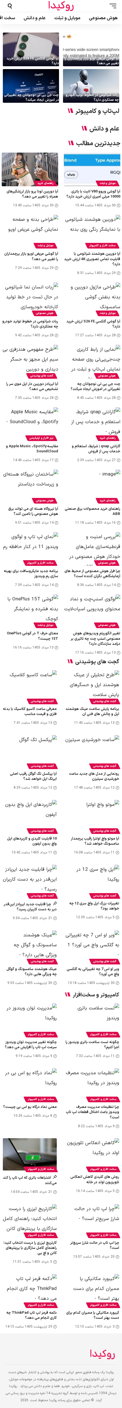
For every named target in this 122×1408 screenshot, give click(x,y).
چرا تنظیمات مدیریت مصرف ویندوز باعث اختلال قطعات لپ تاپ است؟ (92, 1112)
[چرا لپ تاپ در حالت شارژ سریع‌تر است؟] (92, 1220)
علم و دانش (104, 129)
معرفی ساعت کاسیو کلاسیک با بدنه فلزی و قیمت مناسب (30, 711)
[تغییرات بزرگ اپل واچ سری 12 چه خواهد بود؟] (92, 881)
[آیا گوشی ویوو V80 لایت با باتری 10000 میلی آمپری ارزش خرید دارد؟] (92, 169)
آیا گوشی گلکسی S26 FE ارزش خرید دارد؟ (33, 61)
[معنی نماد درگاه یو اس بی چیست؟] (30, 1084)
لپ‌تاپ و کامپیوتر (97, 111)
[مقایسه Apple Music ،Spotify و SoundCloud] (30, 424)
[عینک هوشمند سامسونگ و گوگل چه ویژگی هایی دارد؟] (30, 946)
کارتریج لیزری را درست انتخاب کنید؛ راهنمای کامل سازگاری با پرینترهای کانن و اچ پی (30, 1248)
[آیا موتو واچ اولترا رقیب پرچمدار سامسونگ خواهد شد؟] (92, 816)
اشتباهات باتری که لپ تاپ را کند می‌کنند (30, 1180)
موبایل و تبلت (107, 183)
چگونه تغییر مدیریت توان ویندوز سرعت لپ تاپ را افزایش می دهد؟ (31, 1044)
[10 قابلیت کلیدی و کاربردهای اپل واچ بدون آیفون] (30, 816)
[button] (111, 6)
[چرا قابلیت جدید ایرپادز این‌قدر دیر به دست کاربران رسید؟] (30, 881)
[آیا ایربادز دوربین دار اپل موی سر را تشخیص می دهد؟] (30, 361)
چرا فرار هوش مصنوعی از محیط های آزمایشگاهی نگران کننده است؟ (92, 573)
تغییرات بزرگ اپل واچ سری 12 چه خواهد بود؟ (94, 906)
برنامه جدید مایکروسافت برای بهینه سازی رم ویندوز (31, 573)
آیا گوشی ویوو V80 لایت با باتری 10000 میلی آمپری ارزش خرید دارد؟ (93, 194)
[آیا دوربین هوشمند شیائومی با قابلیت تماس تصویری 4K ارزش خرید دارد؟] (92, 232)
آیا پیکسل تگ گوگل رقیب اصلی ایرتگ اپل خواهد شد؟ (33, 776)
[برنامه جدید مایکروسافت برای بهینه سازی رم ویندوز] (30, 549)
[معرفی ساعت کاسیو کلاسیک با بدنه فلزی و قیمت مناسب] (30, 686)
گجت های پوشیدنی (41, 376)
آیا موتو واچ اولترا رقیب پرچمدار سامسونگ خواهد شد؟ (95, 841)
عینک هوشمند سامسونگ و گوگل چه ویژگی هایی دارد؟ (32, 971)
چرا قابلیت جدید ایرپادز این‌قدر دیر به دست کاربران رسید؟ (30, 907)
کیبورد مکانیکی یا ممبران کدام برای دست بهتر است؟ (92, 1315)
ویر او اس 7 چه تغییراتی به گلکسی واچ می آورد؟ (93, 971)
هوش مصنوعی (44, 313)
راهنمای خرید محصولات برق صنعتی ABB (92, 511)
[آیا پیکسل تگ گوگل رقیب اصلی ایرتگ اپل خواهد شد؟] (30, 751)
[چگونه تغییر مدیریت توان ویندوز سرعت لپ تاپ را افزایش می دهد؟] (30, 1019)
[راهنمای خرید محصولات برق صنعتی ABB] (92, 486)
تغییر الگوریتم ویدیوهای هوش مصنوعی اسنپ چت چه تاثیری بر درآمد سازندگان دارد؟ (95, 639)
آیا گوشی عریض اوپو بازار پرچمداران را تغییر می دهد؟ (91, 61)
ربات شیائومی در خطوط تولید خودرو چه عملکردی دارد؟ (92, 97)
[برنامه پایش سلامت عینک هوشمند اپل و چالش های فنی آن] (92, 686)
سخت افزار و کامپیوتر (102, 245)
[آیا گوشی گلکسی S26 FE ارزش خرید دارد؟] (31, 49)
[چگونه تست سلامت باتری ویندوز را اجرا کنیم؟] (92, 1019)
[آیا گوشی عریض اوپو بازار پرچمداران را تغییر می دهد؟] (91, 49)
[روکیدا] (61, 6)
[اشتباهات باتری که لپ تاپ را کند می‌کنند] (30, 1154)
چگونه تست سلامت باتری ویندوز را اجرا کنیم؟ (92, 1044)
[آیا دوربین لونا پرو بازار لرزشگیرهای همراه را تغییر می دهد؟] (30, 169)
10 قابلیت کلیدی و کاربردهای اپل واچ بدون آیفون (32, 841)
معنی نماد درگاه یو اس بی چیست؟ (30, 1107)
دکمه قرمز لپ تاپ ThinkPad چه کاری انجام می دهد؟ (31, 1315)
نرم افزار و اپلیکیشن (41, 438)
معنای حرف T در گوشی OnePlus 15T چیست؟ (32, 636)
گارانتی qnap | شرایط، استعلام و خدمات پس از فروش (96, 449)
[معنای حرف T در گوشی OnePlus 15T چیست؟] (30, 611)
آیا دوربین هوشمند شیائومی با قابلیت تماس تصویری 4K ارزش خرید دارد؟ (92, 259)
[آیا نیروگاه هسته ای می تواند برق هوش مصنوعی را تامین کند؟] (30, 486)
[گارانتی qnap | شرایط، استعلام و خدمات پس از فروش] (92, 424)
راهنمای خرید (45, 183)
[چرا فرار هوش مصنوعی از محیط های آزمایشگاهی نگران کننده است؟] (92, 549)
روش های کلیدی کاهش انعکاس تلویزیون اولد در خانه (94, 1179)
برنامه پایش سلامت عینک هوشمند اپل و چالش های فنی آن (92, 711)
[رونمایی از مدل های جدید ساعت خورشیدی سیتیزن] (92, 751)
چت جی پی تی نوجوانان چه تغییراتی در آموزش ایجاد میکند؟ (31, 97)
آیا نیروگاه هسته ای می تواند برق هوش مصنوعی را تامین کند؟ (33, 511)
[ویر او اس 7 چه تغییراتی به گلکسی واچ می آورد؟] (92, 946)
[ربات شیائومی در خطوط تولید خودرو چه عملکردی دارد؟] (91, 86)
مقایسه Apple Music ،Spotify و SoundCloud (32, 449)
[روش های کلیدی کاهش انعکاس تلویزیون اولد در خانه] (92, 1154)
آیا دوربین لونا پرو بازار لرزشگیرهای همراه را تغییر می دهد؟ (32, 194)
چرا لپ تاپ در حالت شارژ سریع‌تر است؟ (94, 1245)
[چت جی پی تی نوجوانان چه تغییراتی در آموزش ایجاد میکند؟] (31, 86)
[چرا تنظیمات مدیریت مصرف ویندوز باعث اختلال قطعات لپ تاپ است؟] (92, 1084)
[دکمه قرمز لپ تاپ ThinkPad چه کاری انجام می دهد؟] (30, 1290)
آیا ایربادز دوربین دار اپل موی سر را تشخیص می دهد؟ (32, 386)
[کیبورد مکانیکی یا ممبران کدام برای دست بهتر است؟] (92, 1290)
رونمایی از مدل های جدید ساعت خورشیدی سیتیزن (94, 776)
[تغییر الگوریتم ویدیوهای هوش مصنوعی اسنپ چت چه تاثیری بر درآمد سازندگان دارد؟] (92, 611)
